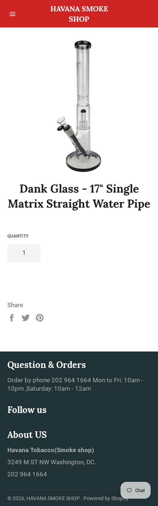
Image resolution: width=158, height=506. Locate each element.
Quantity (17, 236)
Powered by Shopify (106, 498)
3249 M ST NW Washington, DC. (51, 462)
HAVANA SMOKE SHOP (79, 13)
